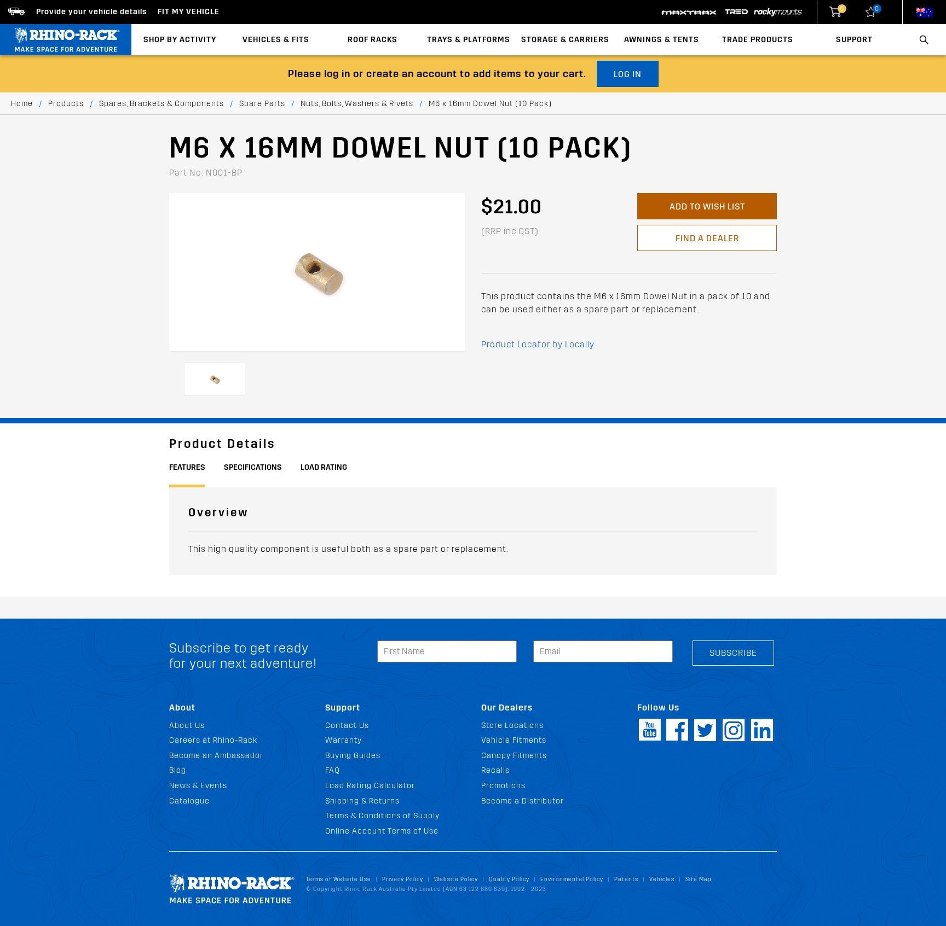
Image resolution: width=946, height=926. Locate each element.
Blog (177, 770)
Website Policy (456, 879)
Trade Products (757, 39)
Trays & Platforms (468, 39)
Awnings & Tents (661, 39)
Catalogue (189, 801)
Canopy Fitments (514, 755)
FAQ (332, 770)
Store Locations (512, 725)
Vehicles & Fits (276, 39)
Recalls (495, 770)
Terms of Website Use (338, 879)
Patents (626, 879)
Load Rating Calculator (370, 785)
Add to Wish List (707, 206)
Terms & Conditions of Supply (382, 815)
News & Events (198, 785)
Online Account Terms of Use (382, 831)
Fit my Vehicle (189, 11)
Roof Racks (372, 39)
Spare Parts (262, 103)
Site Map (698, 879)
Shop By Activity (179, 39)
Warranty (343, 740)
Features (187, 467)
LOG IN (628, 74)
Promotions (503, 785)
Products (66, 103)
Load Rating (324, 467)
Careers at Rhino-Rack (213, 740)
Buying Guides (352, 755)
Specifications (253, 467)
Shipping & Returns (362, 801)
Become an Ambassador (216, 755)
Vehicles (661, 879)
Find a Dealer (707, 238)
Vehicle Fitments (513, 740)
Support (854, 39)
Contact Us (347, 725)
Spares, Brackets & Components (161, 103)
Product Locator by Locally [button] (538, 344)
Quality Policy (509, 879)
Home (22, 103)
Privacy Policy (402, 879)
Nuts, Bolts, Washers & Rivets (357, 103)
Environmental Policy (571, 879)
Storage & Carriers (565, 39)
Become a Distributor (522, 801)
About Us (187, 725)
